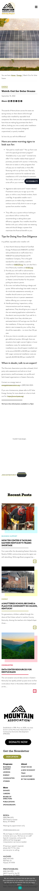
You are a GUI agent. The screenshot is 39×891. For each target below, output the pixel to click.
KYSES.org (29, 268)
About (24, 764)
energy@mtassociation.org (11, 385)
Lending (6, 772)
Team (23, 773)
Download (22, 475)
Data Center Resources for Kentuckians (17, 670)
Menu (35, 5)
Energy (5, 87)
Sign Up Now (12, 757)
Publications (9, 802)
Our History (26, 776)
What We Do (26, 767)
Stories (6, 781)
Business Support (9, 536)
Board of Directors (7, 798)
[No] (36, 883)
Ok (20, 888)
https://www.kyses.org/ (15, 396)
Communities (7, 665)
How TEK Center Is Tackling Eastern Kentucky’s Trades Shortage (16, 543)
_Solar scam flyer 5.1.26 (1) (9, 475)
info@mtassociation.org (11, 830)
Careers (6, 794)
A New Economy (28, 770)
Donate (6, 791)
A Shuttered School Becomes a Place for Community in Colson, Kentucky (19, 606)
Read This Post (19, 561)
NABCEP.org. (18, 265)
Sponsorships (9, 805)
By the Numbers (28, 779)
